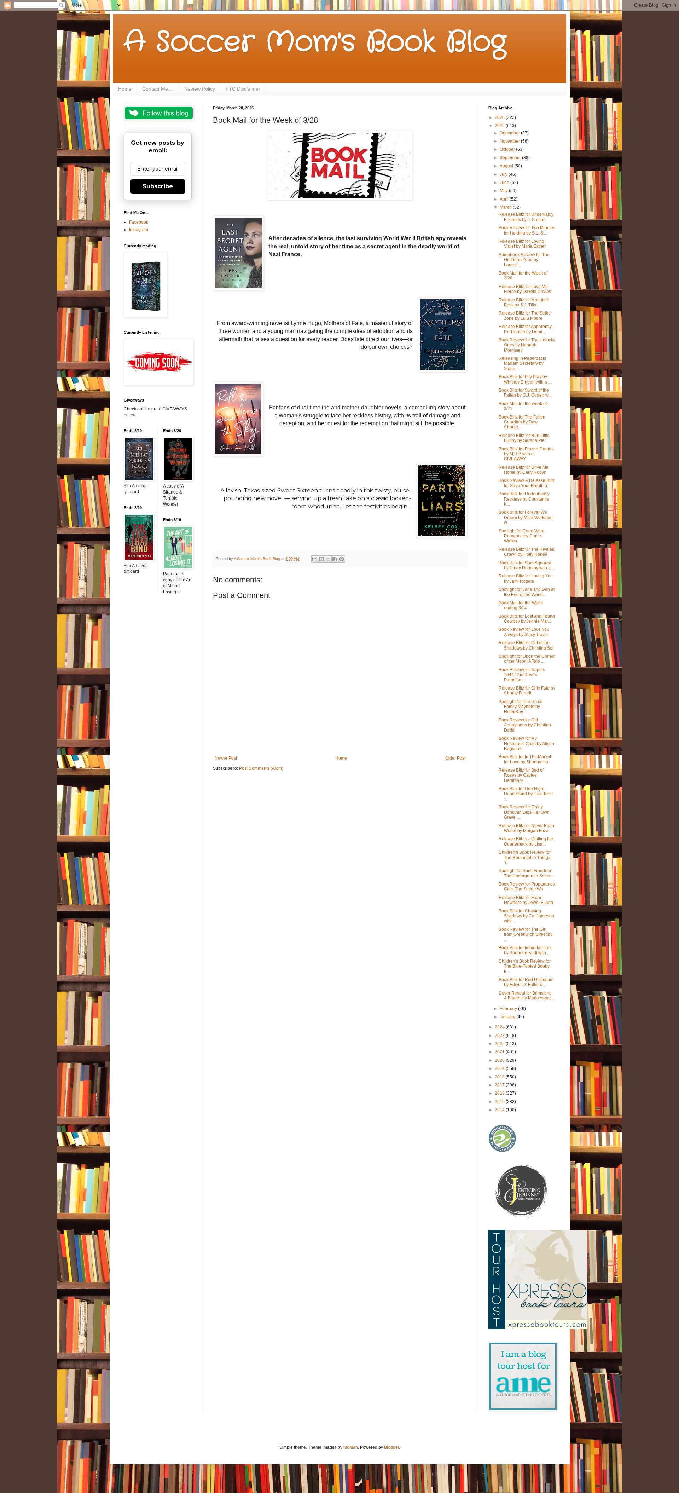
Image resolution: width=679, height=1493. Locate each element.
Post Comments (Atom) (261, 768)
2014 (500, 1109)
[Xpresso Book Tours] (537, 1327)
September (511, 157)
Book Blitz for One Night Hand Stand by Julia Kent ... (526, 793)
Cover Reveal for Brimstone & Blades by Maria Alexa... (526, 996)
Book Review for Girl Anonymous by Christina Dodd (525, 725)
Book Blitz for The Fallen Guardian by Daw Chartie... (522, 422)
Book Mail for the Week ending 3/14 (521, 605)
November (510, 141)
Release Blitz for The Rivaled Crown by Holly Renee (527, 552)
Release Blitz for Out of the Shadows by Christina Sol (526, 645)
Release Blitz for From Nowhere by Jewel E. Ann (526, 900)
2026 (500, 117)
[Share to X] (328, 559)
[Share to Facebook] (334, 559)
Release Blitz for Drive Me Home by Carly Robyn (524, 470)
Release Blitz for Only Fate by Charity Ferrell (527, 691)
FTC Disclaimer (243, 89)
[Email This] (314, 559)
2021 (500, 1051)
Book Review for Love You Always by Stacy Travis (524, 632)
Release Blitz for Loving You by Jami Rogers (526, 578)
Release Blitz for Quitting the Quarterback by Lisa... (526, 841)
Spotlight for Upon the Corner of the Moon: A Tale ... (527, 659)
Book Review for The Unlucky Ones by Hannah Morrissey (527, 345)
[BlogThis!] (321, 559)
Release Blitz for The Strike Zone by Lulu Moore (525, 316)
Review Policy (199, 89)
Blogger (391, 1447)
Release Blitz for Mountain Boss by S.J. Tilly (524, 302)
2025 (500, 125)
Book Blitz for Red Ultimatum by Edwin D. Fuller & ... (526, 982)
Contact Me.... (158, 89)
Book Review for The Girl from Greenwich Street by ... (525, 934)
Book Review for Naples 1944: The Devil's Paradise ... (522, 674)
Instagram (138, 229)
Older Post (455, 758)
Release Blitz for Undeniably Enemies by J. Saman (526, 217)
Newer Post (226, 758)
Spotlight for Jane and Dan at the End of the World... (527, 592)
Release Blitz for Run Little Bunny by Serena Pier (524, 438)
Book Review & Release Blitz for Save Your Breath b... (527, 483)
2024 (500, 1027)
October (508, 149)
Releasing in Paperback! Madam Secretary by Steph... (522, 363)
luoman (350, 1447)
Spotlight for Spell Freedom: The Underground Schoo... (527, 873)
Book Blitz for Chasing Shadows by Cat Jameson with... (526, 916)
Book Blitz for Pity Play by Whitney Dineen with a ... (525, 379)
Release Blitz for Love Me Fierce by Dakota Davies (525, 289)
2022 (500, 1043)
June (505, 182)
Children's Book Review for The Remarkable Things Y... (525, 857)
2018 (500, 1076)
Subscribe (158, 186)
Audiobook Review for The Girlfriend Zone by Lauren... (524, 259)
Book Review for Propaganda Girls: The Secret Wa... (527, 887)
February (509, 1008)
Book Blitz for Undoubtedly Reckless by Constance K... (524, 499)
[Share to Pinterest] (341, 559)
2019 (500, 1068)
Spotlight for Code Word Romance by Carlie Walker (522, 536)
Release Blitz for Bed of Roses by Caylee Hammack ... (521, 775)
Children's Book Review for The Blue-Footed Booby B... (525, 966)
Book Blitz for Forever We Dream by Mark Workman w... (526, 517)
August (507, 165)
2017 (500, 1085)
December (510, 133)
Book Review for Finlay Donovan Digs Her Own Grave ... (524, 812)
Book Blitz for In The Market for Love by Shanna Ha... (525, 759)
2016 (500, 1093)
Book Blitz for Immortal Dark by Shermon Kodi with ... (525, 950)
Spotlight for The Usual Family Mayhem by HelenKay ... (520, 706)
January (508, 1016)
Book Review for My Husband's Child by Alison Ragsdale (526, 743)
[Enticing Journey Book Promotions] (522, 1216)
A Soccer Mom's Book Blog (315, 42)
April (505, 199)
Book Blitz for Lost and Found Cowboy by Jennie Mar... (527, 619)
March (506, 207)
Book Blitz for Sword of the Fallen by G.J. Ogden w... (525, 393)
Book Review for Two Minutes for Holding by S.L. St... (527, 230)
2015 (500, 1101)
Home (125, 89)
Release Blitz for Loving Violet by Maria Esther (522, 244)
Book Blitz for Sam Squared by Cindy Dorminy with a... (526, 565)
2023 (500, 1035)
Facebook (138, 222)
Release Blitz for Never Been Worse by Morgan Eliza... (526, 828)
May (504, 190)
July (504, 174)
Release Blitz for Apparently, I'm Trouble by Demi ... (525, 329)
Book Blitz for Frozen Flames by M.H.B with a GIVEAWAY (526, 454)
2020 (500, 1060)
